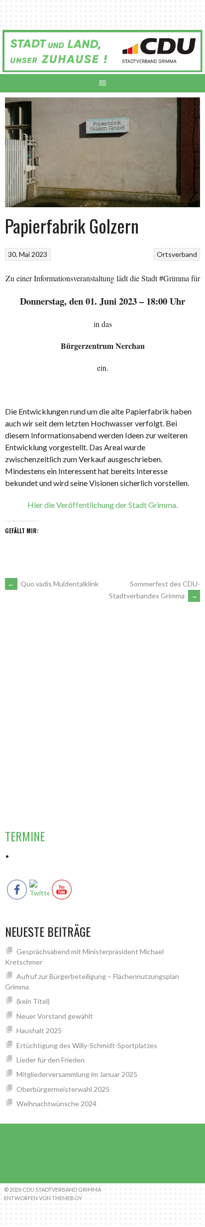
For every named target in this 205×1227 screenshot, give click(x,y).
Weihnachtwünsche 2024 (56, 1103)
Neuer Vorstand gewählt (54, 1016)
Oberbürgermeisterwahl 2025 (62, 1089)
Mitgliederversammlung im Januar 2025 (76, 1074)
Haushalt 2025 (39, 1030)
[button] (188, 634)
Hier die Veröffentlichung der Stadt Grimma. (102, 504)
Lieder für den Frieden (50, 1060)
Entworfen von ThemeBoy (43, 1198)
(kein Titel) (33, 1001)
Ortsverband (177, 254)
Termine (25, 836)
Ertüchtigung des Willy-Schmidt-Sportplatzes (86, 1045)
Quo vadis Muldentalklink (53, 583)
